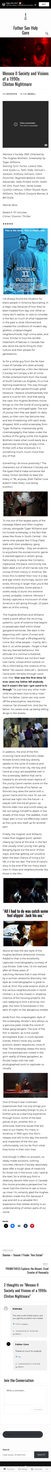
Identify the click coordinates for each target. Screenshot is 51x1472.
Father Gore (22, 1344)
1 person (25, 1324)
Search (6, 1449)
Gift (44, 4)
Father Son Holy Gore (25, 30)
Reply (18, 1334)
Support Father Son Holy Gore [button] (23, 1434)
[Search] (44, 34)
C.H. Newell (29, 94)
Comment (38, 1409)
